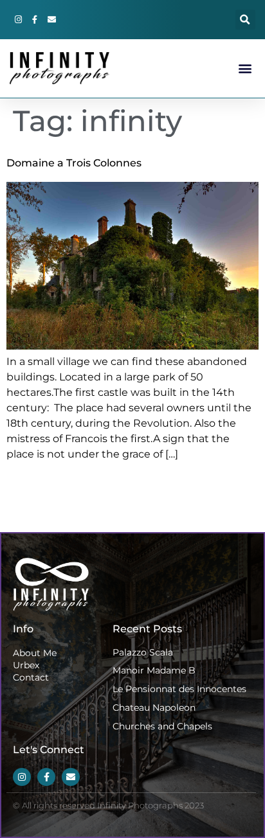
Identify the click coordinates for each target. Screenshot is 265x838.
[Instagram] (18, 20)
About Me (35, 653)
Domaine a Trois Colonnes (74, 163)
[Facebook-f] (34, 20)
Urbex (26, 665)
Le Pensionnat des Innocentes (179, 689)
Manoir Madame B (154, 670)
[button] (245, 20)
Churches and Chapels (162, 726)
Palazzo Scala (143, 652)
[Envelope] (51, 20)
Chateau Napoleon (154, 707)
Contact (31, 677)
